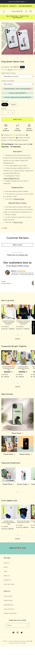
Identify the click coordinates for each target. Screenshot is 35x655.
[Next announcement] (31, 17)
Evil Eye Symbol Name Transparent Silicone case (8, 368)
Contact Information (10, 613)
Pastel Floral (7, 484)
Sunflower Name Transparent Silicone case (23, 368)
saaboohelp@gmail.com (11, 178)
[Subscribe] (27, 625)
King (4, 104)
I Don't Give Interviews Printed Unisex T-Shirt (23, 521)
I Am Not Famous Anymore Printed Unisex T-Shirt (8, 522)
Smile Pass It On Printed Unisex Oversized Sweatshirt (23, 322)
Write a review (17, 245)
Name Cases (16, 433)
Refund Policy (8, 600)
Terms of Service (9, 609)
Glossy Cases (25, 454)
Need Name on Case (8, 73)
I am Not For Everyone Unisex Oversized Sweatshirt (8, 322)
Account (6, 563)
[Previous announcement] (3, 17)
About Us (7, 576)
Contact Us (7, 580)
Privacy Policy (8, 596)
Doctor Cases (22, 484)
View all (17, 338)
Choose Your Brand (7, 81)
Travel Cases (8, 454)
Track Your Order (9, 584)
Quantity (3, 108)
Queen (13, 104)
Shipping (10, 69)
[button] (4, 11)
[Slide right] (22, 58)
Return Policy (18, 222)
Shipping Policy (19, 199)
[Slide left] (13, 58)
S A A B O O (10, 641)
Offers (6, 567)
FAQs (5, 571)
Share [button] (5, 228)
